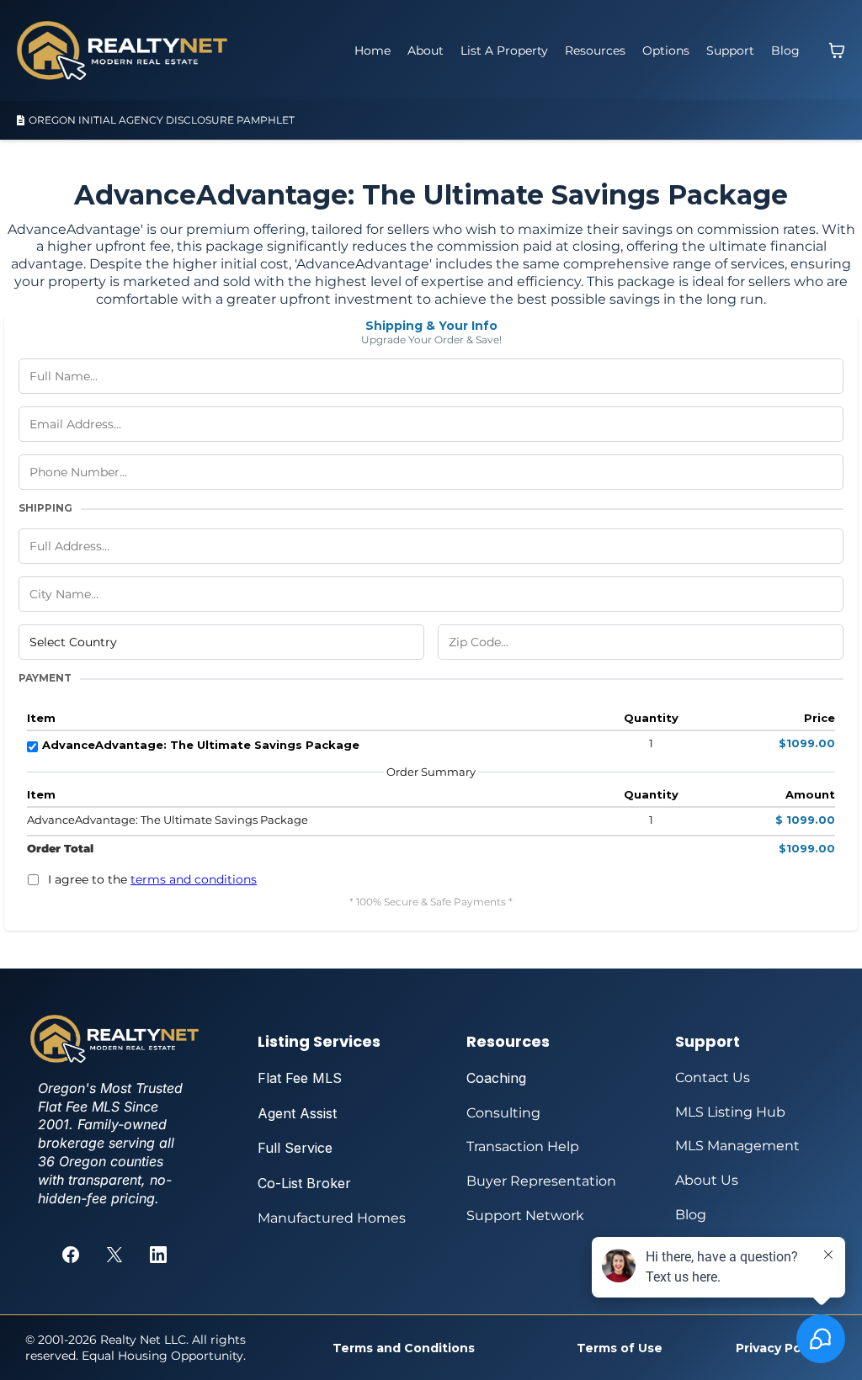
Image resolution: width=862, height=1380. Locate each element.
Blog (785, 50)
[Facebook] (71, 1254)
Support (730, 50)
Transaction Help (522, 1146)
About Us (706, 1180)
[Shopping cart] (836, 50)
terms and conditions (193, 879)
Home (372, 50)
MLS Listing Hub (730, 1112)
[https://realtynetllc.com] (122, 50)
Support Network (525, 1215)
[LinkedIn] (158, 1254)
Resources (595, 50)
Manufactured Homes (332, 1218)
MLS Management (737, 1146)
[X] (114, 1254)
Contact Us (712, 1077)
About (425, 50)
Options (665, 50)
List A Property (504, 50)
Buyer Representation (541, 1181)
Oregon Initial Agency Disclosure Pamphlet (162, 120)
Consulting (503, 1113)
